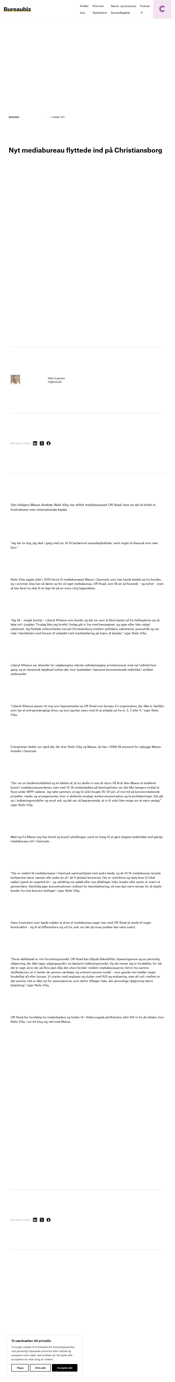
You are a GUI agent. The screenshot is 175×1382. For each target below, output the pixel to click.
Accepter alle (64, 1367)
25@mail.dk (55, 381)
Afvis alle (40, 1367)
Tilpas (20, 1367)
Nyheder (14, 117)
